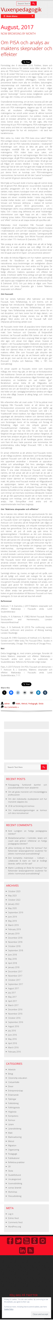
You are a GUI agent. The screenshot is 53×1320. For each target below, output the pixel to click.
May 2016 (12, 1039)
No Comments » (11, 707)
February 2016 (14, 1051)
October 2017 (14, 980)
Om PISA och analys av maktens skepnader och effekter (26, 48)
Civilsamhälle (13, 1082)
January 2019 (13, 933)
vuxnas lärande (14, 1187)
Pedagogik (33, 703)
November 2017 (15, 975)
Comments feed (15, 1222)
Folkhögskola (14, 1107)
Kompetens (13, 1116)
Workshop (12, 1192)
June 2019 (12, 916)
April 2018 (12, 963)
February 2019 (14, 929)
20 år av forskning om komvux (21, 806)
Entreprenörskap (15, 1090)
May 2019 (12, 921)
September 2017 (15, 984)
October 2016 (14, 1018)
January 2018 (13, 967)
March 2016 (13, 1047)
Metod (24, 703)
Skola (41, 703)
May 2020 (12, 908)
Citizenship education (17, 1078)
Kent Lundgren (15, 831)
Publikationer (14, 1158)
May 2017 (12, 997)
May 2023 (12, 895)
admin (7, 703)
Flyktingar (12, 1099)
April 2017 (12, 1001)
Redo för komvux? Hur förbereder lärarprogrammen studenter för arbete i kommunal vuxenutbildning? (27, 851)
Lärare (11, 1124)
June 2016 (12, 1035)
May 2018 (12, 959)
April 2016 (12, 1043)
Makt (18, 703)
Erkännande (13, 1095)
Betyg (10, 1073)
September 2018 (15, 950)
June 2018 (12, 954)
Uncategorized (14, 1179)
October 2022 (14, 900)
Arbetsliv (11, 1069)
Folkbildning (13, 1103)
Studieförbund (14, 1175)
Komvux (11, 1120)
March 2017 (13, 1005)
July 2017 (12, 992)
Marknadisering (14, 1137)
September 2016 (15, 1022)
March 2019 (13, 925)
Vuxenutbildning (15, 1183)
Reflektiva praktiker (16, 1162)
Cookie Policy (8, 1309)
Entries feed (13, 1218)
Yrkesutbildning (14, 1196)
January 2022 (13, 904)
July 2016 (12, 1030)
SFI (9, 1166)
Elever (10, 1086)
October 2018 (14, 946)
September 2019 (15, 912)
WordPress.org (14, 1226)
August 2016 (13, 1026)
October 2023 (14, 891)
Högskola (12, 1111)
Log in (10, 1214)
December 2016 (15, 1009)
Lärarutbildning (14, 1128)
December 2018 (15, 937)
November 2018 (15, 942)
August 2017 (13, 988)
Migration (12, 1145)
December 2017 (15, 971)
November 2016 (15, 1013)
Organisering (13, 1149)
